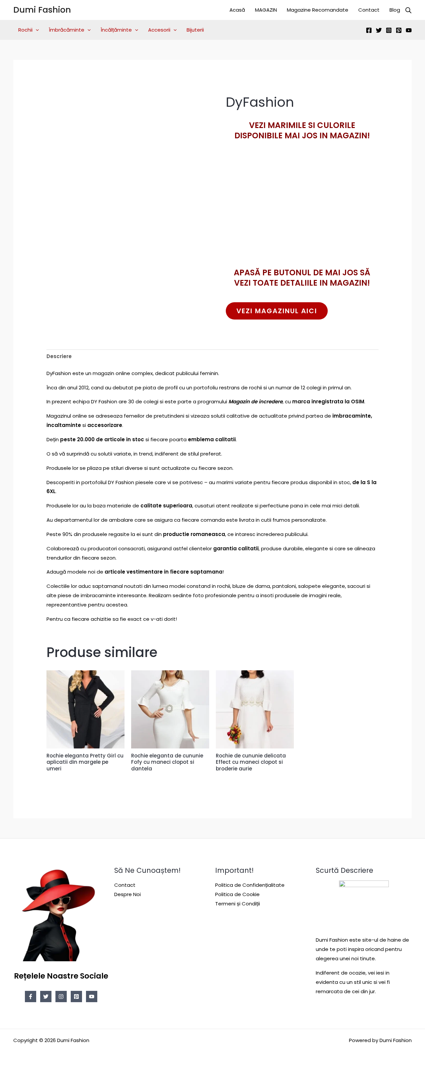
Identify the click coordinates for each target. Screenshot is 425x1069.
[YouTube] (409, 30)
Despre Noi (127, 894)
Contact (369, 9)
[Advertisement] (302, 215)
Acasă (237, 9)
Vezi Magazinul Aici (276, 311)
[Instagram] (389, 30)
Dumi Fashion (42, 10)
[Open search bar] (408, 10)
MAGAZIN (266, 9)
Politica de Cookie (237, 894)
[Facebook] (369, 30)
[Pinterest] (399, 30)
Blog (394, 9)
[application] (36, 30)
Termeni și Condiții (237, 903)
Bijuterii (195, 29)
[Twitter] (379, 30)
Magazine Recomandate (317, 9)
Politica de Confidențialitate (250, 884)
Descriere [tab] (59, 356)
